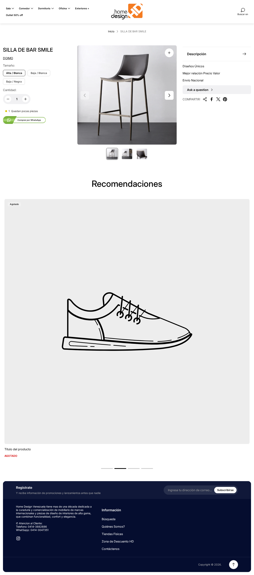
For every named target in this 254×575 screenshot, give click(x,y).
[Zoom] (169, 52)
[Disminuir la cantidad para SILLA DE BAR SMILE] (8, 99)
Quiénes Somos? (113, 526)
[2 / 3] (127, 154)
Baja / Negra (14, 81)
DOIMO (8, 58)
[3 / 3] (142, 154)
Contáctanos (110, 549)
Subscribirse (225, 490)
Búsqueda (108, 519)
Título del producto (17, 449)
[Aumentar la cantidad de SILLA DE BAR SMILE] (25, 99)
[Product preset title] (127, 321)
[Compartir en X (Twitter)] (218, 99)
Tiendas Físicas (112, 534)
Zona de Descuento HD (118, 541)
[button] (107, 468)
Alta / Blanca (14, 73)
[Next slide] (169, 95)
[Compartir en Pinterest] (225, 99)
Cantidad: (9, 90)
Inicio (111, 31)
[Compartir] (205, 99)
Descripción (196, 54)
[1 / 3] (112, 154)
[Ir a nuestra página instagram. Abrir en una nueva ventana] (18, 538)
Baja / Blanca (39, 73)
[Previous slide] (84, 95)
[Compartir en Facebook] (211, 99)
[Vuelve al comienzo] (233, 564)
